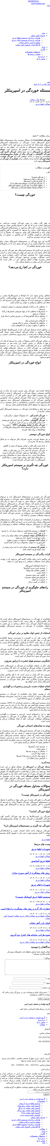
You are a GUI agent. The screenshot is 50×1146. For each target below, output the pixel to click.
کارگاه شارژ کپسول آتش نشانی (27, 45)
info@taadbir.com (38, 3)
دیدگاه (47, 958)
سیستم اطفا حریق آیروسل (29, 1103)
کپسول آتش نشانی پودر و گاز (28, 1110)
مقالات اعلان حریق (42, 892)
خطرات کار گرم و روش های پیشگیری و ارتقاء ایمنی (25, 908)
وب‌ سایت (46, 988)
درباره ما (41, 1020)
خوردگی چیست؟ (38, 177)
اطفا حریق (46, 839)
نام (48, 978)
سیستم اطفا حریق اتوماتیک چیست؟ (32, 897)
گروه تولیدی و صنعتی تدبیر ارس (32, 1018)
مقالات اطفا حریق (42, 104)
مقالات (42, 1025)
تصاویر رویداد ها (34, 54)
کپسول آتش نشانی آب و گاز (29, 1108)
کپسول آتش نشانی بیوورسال (28, 1106)
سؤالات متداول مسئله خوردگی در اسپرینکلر (26, 187)
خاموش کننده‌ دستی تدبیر (30, 1115)
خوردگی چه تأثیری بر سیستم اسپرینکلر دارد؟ (26, 183)
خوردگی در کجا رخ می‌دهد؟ (33, 179)
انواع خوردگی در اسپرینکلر (32, 181)
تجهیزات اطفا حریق (40, 849)
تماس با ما (41, 1022)
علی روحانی (34, 100)
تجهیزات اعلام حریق (40, 885)
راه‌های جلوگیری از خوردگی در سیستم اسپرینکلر (25, 185)
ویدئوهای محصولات (32, 52)
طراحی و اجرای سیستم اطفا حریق (26, 38)
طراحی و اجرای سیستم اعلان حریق (26, 40)
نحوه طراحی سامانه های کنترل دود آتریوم (30, 935)
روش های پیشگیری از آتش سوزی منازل (31, 873)
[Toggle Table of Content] (48, 173)
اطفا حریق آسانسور (40, 861)
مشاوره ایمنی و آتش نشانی (29, 42)
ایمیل (47, 983)
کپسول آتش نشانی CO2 (30, 1113)
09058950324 (33, 1)
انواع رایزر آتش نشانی (39, 923)
